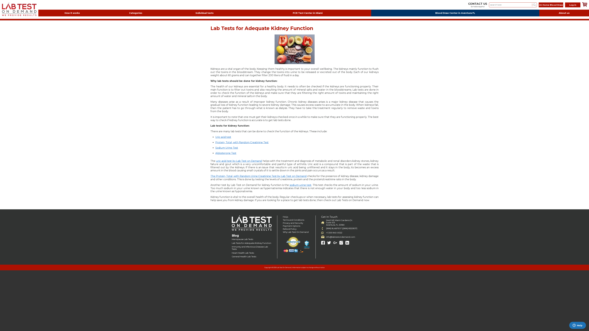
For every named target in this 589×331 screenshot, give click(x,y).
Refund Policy (289, 229)
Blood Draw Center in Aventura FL (455, 13)
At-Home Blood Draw (551, 5)
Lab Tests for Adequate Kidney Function (251, 243)
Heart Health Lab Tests (243, 253)
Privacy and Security (293, 223)
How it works (72, 13)
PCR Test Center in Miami (308, 13)
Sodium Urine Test (226, 147)
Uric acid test (223, 137)
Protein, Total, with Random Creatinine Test (242, 142)
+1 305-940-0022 (334, 233)
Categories (135, 13)
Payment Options (291, 226)
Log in (572, 5)
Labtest (19, 9)
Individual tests (205, 13)
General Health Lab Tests (244, 256)
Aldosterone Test (225, 153)
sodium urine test (301, 185)
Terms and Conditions (293, 220)
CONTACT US (477, 4)
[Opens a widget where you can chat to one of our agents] (577, 325)
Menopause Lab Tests (242, 239)
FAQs (285, 217)
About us (564, 13)
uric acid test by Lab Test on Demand (239, 161)
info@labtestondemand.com (340, 237)
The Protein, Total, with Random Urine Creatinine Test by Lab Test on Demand (258, 176)
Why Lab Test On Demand (296, 232)
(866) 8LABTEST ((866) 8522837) (341, 228)
